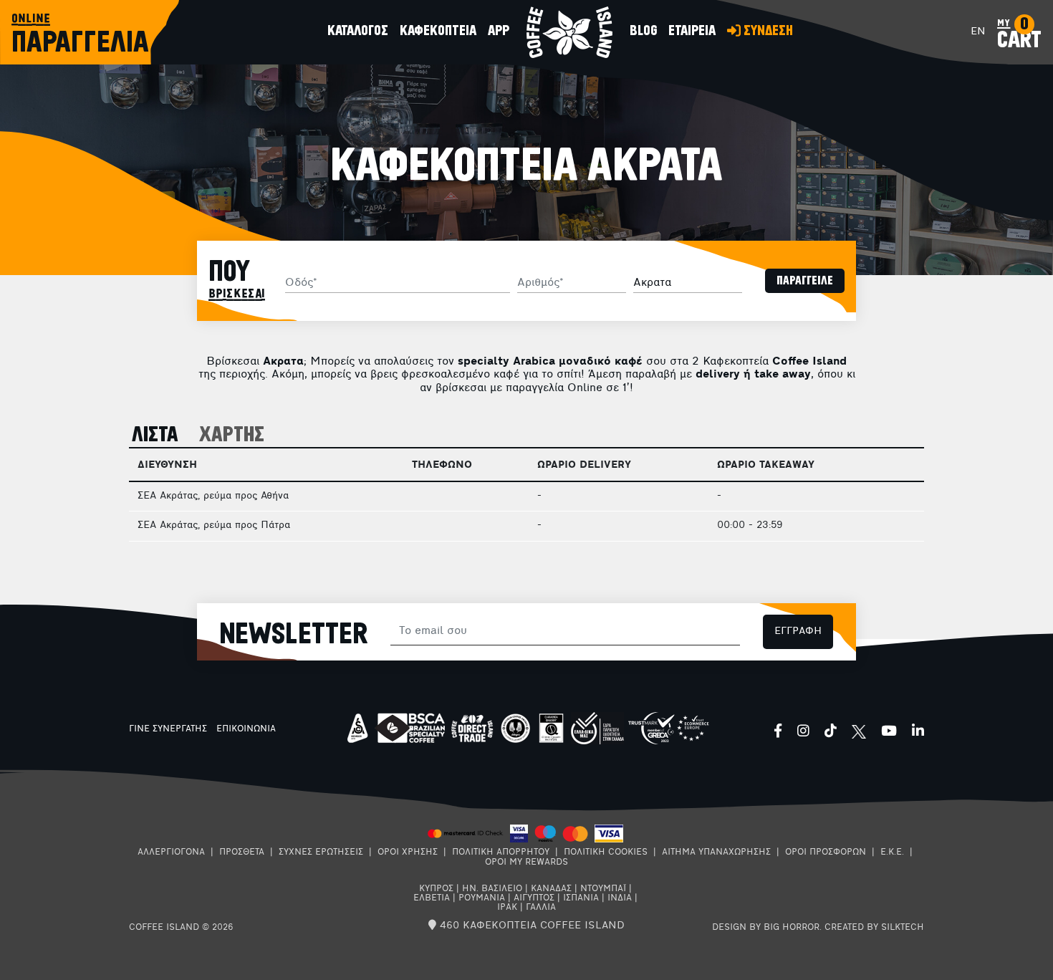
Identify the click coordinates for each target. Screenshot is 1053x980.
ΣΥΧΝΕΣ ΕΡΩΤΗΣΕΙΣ (321, 852)
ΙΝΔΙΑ (619, 898)
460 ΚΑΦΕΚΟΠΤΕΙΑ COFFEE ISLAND (530, 926)
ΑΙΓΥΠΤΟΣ (534, 898)
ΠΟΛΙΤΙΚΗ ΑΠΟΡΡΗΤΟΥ (500, 852)
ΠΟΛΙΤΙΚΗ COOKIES (606, 852)
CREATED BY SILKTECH (874, 927)
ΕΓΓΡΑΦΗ (798, 631)
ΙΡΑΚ (507, 907)
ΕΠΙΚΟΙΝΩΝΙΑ (246, 729)
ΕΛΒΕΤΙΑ (431, 898)
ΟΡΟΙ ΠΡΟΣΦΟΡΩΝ (825, 852)
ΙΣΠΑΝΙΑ (581, 898)
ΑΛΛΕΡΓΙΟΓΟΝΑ (171, 852)
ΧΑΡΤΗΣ (231, 435)
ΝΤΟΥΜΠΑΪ (603, 889)
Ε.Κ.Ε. (892, 852)
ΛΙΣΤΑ (155, 435)
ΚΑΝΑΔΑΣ (551, 889)
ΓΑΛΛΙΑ (541, 907)
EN (978, 32)
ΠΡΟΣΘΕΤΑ (241, 852)
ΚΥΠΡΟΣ (436, 889)
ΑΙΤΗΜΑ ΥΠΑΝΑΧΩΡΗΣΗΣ (716, 852)
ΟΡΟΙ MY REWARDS (526, 862)
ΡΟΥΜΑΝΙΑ (481, 898)
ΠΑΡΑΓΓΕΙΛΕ (804, 281)
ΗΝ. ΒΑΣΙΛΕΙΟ (492, 889)
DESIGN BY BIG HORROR (765, 927)
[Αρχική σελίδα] (569, 32)
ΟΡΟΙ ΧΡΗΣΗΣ (408, 852)
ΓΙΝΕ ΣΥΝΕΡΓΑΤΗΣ (168, 729)
